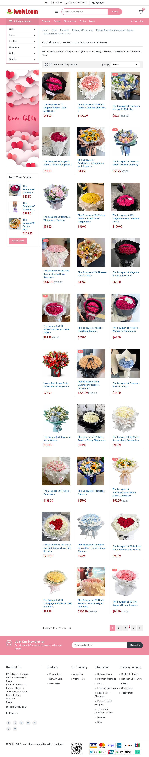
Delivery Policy (104, 674)
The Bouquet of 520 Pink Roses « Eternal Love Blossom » (56, 274)
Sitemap (101, 717)
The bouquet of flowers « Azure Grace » (56, 438)
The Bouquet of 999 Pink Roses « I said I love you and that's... (91, 603)
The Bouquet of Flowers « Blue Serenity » (126, 385)
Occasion (22, 47)
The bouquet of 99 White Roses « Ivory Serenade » (126, 438)
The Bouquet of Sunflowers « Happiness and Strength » (91, 163)
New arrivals (55, 678)
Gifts (22, 29)
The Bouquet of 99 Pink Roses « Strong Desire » (125, 603)
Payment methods (106, 678)
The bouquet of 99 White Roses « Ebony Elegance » (91, 438)
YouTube (28, 722)
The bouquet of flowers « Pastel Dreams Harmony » (126, 163)
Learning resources (107, 688)
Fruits (83, 21)
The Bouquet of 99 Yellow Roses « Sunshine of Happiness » (91, 218)
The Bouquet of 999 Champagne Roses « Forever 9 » (88, 385)
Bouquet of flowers (131, 678)
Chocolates (70, 21)
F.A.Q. (100, 683)
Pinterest (34, 722)
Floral (22, 35)
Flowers (46, 21)
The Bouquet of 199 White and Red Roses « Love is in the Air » (57, 548)
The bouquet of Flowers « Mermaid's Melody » (126, 107)
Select (125, 64)
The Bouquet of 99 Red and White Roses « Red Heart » (127, 548)
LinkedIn (15, 728)
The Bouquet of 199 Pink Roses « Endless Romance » (92, 107)
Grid (46, 64)
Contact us (13, 667)
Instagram (8, 728)
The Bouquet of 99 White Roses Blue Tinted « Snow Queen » (91, 548)
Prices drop (55, 674)
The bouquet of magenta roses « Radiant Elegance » (57, 163)
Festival (22, 41)
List (50, 64)
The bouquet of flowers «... (29, 189)
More (92, 21)
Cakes (57, 21)
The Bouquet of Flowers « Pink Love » (56, 492)
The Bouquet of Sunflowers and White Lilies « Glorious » (124, 492)
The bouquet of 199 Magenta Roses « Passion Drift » (126, 218)
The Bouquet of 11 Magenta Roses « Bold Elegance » (55, 107)
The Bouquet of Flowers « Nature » (91, 492)
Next (139, 628)
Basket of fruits (129, 674)
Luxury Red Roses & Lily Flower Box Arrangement (56, 385)
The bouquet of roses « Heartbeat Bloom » (90, 329)
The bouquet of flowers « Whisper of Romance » (126, 329)
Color (22, 53)
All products (18, 240)
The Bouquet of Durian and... (29, 224)
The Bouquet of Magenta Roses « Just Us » (126, 274)
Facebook (8, 722)
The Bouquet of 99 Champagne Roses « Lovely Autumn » (57, 603)
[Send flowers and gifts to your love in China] (22, 118)
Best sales (54, 683)
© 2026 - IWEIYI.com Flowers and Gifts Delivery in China (34, 744)
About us (78, 674)
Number (22, 59)
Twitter (15, 722)
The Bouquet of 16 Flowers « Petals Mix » (92, 274)
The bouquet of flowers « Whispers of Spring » (56, 218)
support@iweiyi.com (16, 706)
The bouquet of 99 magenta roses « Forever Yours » (56, 329)
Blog (99, 722)
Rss (21, 722)
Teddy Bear (127, 692)
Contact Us (137, 21)
